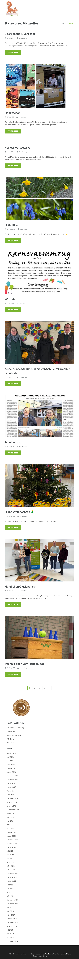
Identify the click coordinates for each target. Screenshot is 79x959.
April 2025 (10, 791)
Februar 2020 (11, 919)
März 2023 (11, 866)
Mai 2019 (10, 937)
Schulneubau (13, 442)
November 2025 (13, 780)
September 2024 (13, 810)
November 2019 (13, 926)
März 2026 (11, 765)
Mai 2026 (10, 761)
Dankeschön (13, 112)
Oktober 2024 (12, 806)
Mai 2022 (10, 889)
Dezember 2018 (12, 941)
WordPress (66, 954)
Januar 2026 (11, 772)
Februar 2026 (11, 768)
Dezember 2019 (12, 922)
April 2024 (10, 825)
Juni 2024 (10, 817)
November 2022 (13, 874)
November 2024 (13, 802)
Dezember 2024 (12, 798)
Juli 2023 (10, 851)
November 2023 (13, 843)
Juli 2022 (10, 885)
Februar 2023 (11, 870)
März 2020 (11, 915)
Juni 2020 (10, 911)
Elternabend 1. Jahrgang (20, 33)
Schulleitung (23, 38)
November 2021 (13, 904)
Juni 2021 (10, 907)
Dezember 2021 (12, 900)
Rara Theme (48, 954)
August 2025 (11, 787)
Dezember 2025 (12, 776)
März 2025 (11, 795)
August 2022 (11, 881)
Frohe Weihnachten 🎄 (19, 511)
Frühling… (11, 224)
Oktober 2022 (12, 877)
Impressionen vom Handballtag (24, 663)
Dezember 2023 (12, 840)
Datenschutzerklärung (40, 956)
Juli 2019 (10, 930)
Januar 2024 (11, 836)
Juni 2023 (10, 855)
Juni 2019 (10, 934)
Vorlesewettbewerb (17, 147)
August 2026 (11, 753)
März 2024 (11, 828)
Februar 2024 (11, 832)
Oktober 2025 (12, 783)
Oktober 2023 (12, 847)
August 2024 (11, 813)
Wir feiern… (12, 299)
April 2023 (10, 862)
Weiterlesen (13, 52)
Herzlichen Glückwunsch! (21, 586)
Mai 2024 (10, 821)
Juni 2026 (10, 757)
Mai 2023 (10, 859)
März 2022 (11, 896)
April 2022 (10, 892)
